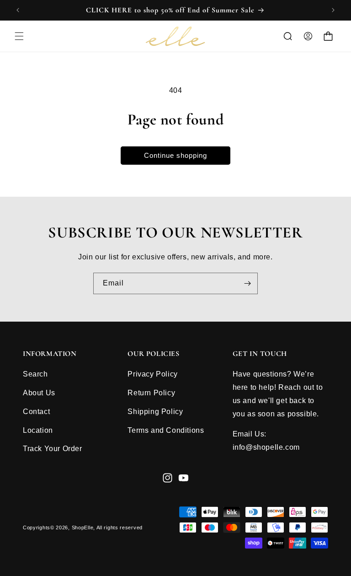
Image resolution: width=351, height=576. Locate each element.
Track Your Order (52, 448)
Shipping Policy (155, 411)
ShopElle (83, 527)
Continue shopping (175, 155)
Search (35, 374)
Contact (36, 411)
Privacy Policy (152, 374)
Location (38, 430)
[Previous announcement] (18, 10)
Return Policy (151, 393)
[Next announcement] (333, 10)
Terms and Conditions (166, 430)
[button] (19, 36)
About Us (39, 393)
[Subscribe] (247, 283)
